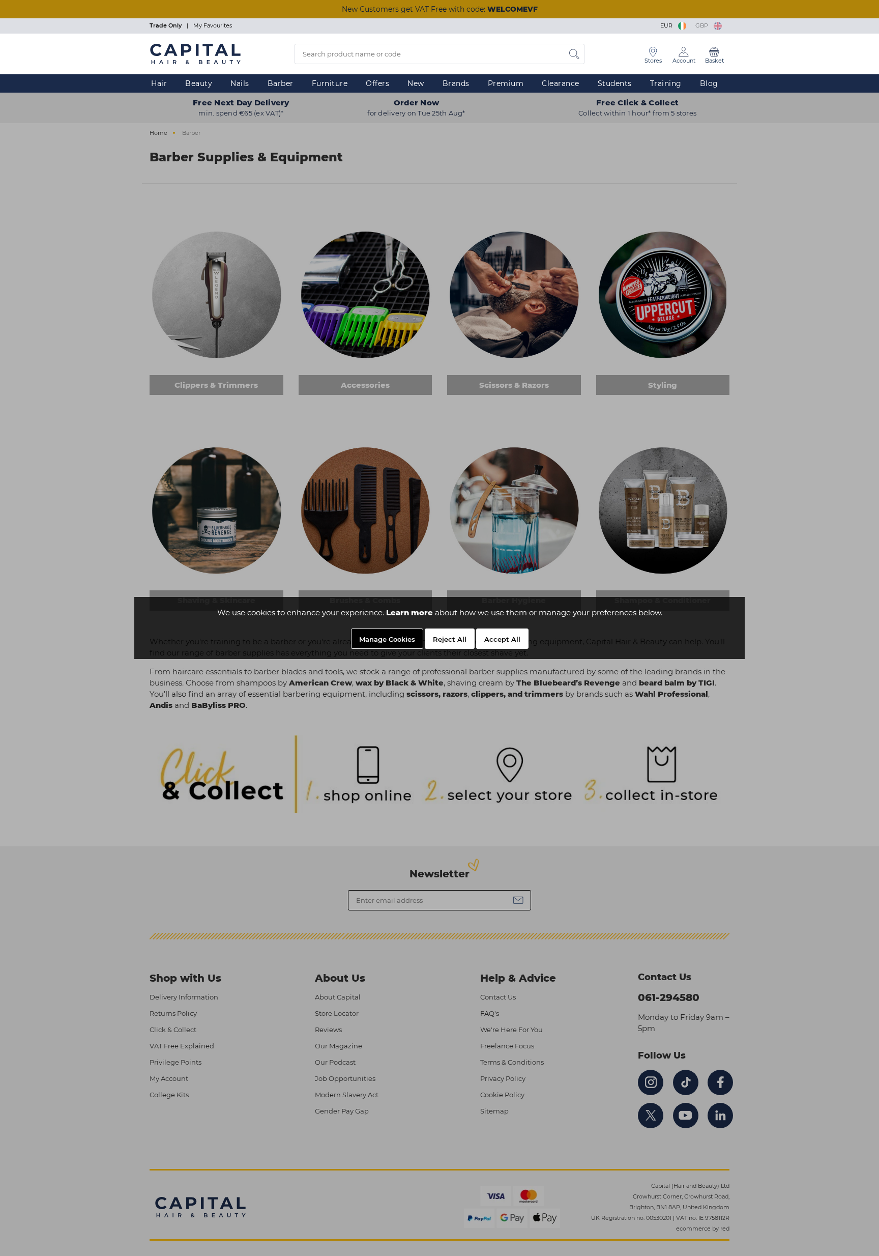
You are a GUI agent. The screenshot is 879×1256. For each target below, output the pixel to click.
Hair (159, 83)
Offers (377, 83)
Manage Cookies (387, 639)
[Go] (574, 54)
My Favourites (212, 25)
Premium (506, 83)
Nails (239, 83)
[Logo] (195, 53)
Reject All (449, 639)
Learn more (409, 612)
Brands (456, 83)
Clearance (560, 83)
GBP (703, 25)
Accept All (502, 639)
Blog (709, 83)
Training (666, 83)
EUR (668, 25)
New (415, 83)
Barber (281, 83)
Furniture (330, 83)
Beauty (198, 83)
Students (615, 83)
